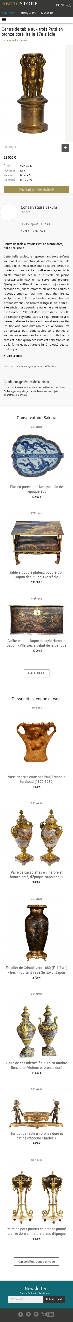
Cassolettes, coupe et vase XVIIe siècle (36, 366)
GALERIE (25, 231)
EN (62, 5)
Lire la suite (14, 356)
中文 (68, 5)
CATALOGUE (8, 13)
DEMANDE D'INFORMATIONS (36, 190)
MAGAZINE (47, 13)
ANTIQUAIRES (28, 13)
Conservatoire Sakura (39, 207)
